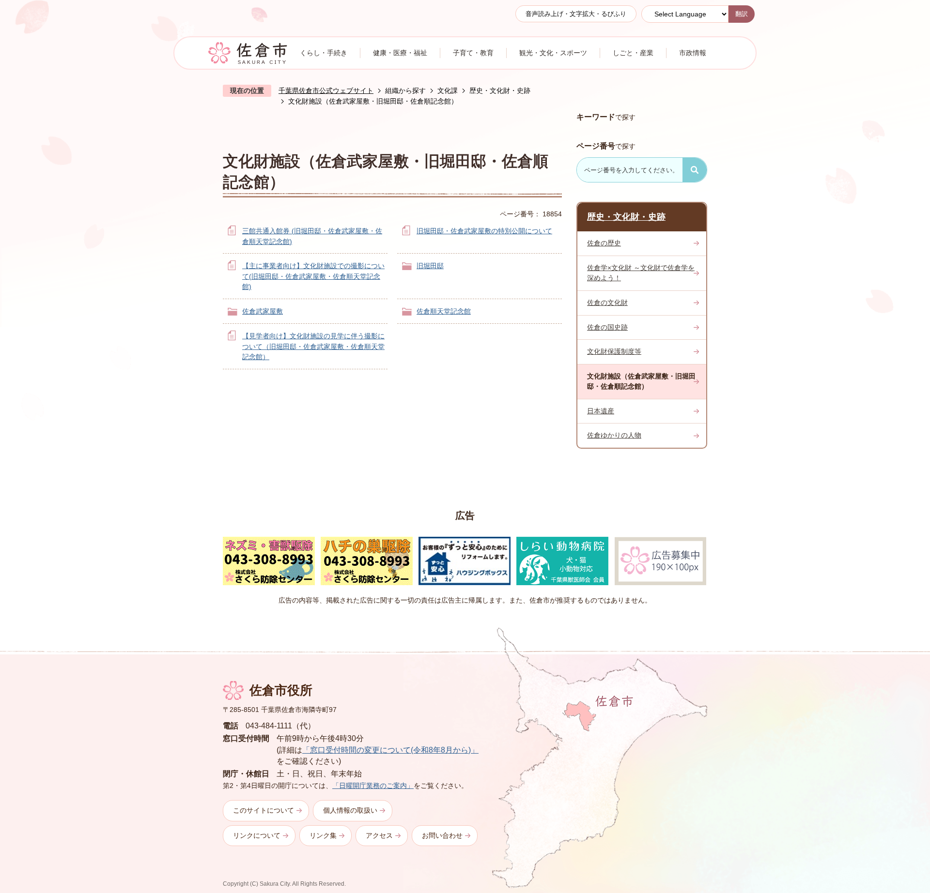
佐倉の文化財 (607, 302)
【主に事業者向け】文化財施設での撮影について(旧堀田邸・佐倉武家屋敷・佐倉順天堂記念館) (313, 276)
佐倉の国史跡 (607, 327)
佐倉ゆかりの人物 (614, 435)
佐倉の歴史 (604, 243)
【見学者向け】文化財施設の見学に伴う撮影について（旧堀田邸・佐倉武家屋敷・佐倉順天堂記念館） (313, 346)
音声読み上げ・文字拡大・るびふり (576, 13)
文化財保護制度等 (614, 351)
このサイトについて (263, 810)
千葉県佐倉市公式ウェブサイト (326, 90)
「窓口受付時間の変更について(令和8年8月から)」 (390, 750)
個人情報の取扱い (350, 810)
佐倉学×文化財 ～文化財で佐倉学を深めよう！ (641, 273)
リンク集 (323, 835)
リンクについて (256, 835)
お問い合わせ (442, 835)
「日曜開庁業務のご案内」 (373, 785)
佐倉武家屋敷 (262, 311)
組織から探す (405, 90)
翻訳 (741, 13)
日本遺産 (600, 411)
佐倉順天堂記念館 (444, 311)
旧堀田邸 (430, 266)
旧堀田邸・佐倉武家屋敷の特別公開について (484, 231)
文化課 (447, 90)
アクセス (379, 835)
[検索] (694, 170)
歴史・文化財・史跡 (499, 90)
